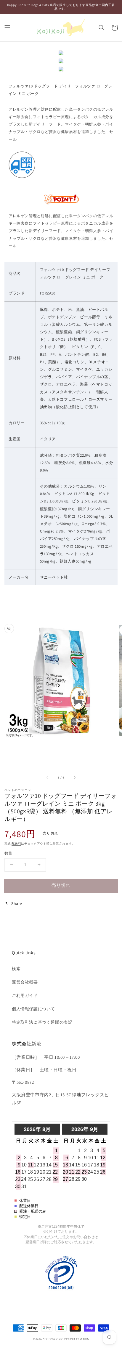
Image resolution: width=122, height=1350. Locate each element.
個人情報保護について (33, 1008)
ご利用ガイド (25, 995)
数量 (8, 853)
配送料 (16, 843)
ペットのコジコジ (53, 1338)
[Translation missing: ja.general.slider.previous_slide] (47, 777)
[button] (7, 27)
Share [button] (16, 903)
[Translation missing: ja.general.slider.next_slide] (74, 777)
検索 (16, 968)
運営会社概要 (25, 982)
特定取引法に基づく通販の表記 (42, 1022)
